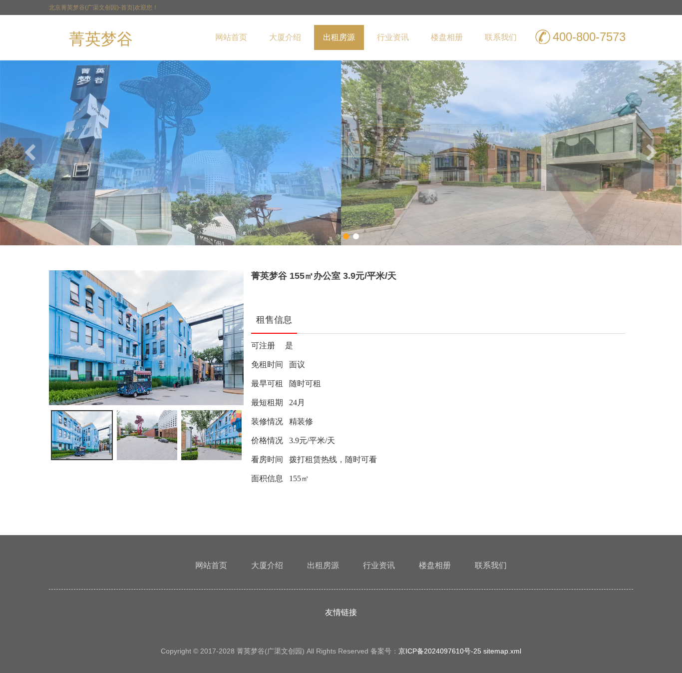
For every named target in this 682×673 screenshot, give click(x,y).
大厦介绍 (285, 37)
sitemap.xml (502, 651)
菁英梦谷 (101, 41)
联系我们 (501, 37)
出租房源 (339, 37)
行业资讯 (393, 37)
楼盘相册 (447, 37)
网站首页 (231, 37)
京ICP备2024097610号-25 (439, 651)
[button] (82, 435)
